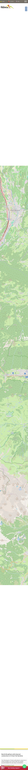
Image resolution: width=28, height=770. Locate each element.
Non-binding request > (14, 768)
